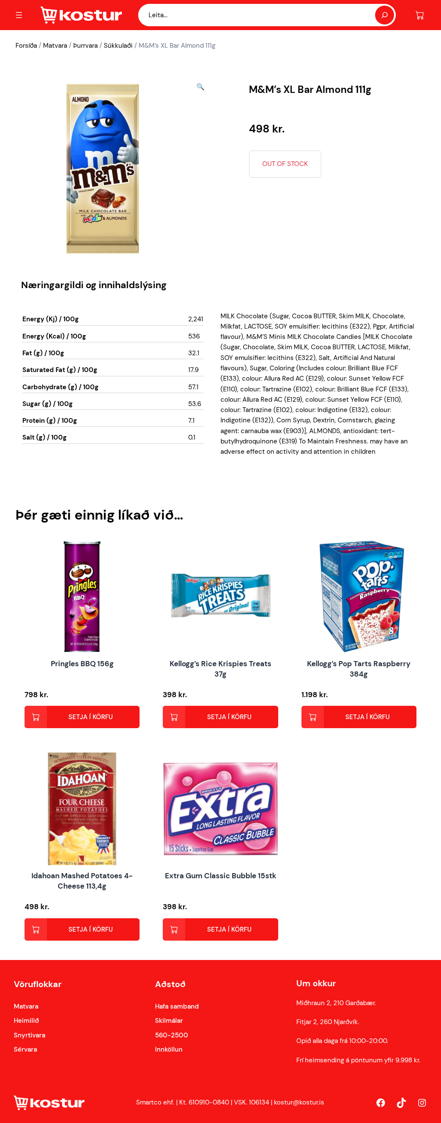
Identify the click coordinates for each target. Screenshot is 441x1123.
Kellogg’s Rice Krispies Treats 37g (220, 669)
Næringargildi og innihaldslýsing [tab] (94, 285)
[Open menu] (19, 15)
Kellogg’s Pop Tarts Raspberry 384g (358, 669)
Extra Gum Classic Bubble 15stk (220, 875)
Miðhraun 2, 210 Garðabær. (336, 1003)
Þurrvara (85, 45)
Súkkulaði (118, 45)
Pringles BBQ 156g (82, 663)
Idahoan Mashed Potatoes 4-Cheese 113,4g (82, 881)
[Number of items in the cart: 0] (419, 15)
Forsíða (26, 45)
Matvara (55, 45)
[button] (200, 169)
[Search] (384, 15)
